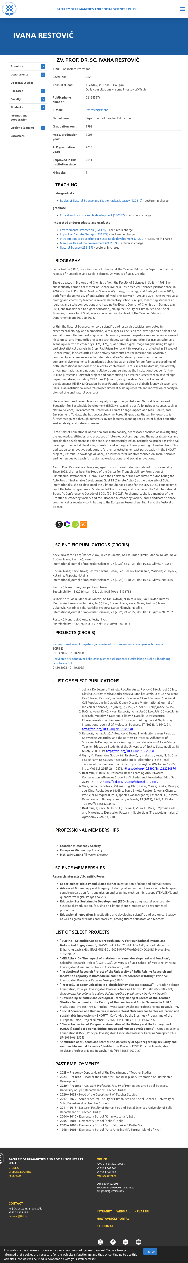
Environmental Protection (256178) (83, 230)
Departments (19, 74)
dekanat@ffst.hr (18, 1216)
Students (17, 107)
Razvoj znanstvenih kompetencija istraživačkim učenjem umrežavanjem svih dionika (108, 644)
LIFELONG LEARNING (20, 1171)
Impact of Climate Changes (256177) (84, 234)
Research (17, 90)
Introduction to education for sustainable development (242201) (103, 238)
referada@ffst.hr (106, 1176)
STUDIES (14, 1167)
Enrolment (18, 135)
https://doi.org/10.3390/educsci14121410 (130, 781)
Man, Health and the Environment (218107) (88, 243)
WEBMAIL (123, 1211)
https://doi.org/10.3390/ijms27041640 (107, 729)
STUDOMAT (105, 1226)
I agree (150, 1251)
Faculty (16, 99)
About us (17, 66)
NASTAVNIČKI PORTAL (113, 1218)
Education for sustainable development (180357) (92, 215)
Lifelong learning (22, 127)
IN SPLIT (98, 9)
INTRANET (104, 1211)
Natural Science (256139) (76, 247)
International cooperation (19, 117)
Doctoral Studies (22, 82)
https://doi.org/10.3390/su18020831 (130, 751)
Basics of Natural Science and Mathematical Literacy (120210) (101, 200)
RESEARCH (15, 1175)
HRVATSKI (142, 1211)
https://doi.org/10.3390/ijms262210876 (150, 768)
